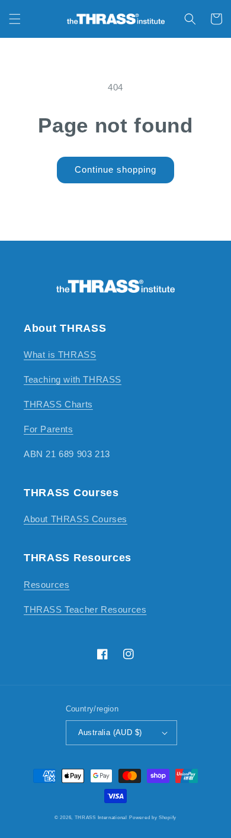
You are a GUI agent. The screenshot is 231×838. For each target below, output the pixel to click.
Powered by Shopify (153, 817)
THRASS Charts (58, 404)
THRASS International (101, 817)
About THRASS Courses (75, 519)
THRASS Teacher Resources (85, 609)
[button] (15, 19)
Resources (46, 585)
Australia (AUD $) (110, 732)
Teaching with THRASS (72, 379)
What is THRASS (60, 355)
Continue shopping (115, 169)
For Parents (48, 429)
